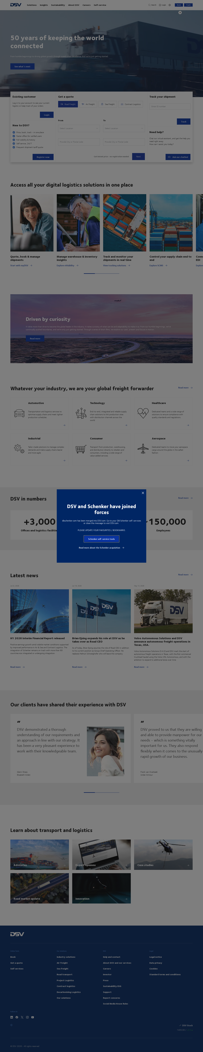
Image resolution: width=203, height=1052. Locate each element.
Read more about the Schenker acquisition (100, 547)
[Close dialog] (143, 492)
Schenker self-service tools (101, 538)
